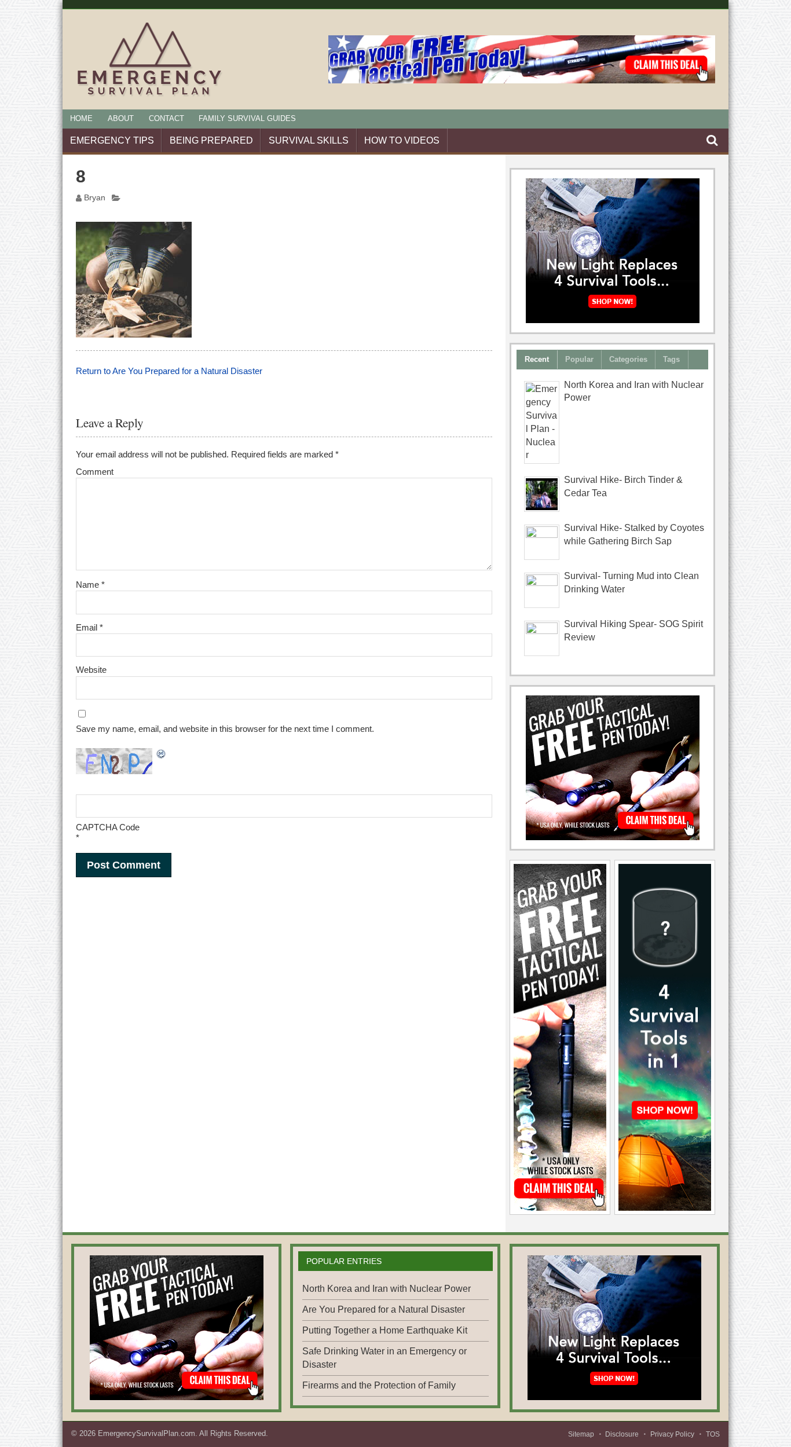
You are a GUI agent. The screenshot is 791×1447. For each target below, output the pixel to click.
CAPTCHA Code (108, 827)
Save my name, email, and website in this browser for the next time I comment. (225, 728)
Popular (579, 359)
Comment (94, 471)
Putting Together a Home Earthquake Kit (384, 1330)
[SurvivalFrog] (613, 250)
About (121, 118)
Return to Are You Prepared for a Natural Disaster (169, 371)
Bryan (94, 197)
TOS (713, 1434)
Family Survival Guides (247, 118)
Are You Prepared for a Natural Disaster (383, 1309)
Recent (537, 359)
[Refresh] (161, 755)
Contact (166, 118)
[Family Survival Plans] (613, 767)
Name (90, 584)
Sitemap (581, 1434)
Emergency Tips (112, 140)
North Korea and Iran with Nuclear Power (386, 1289)
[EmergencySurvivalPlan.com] (150, 96)
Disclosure (622, 1434)
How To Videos (402, 140)
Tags (671, 359)
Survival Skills (309, 140)
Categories (628, 359)
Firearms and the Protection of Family (379, 1385)
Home (81, 118)
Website (91, 669)
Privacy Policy (672, 1434)
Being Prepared (211, 140)
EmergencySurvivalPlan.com (146, 1433)
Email (89, 627)
